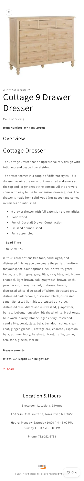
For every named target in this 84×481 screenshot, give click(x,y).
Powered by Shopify (59, 473)
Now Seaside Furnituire (35, 473)
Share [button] (11, 369)
